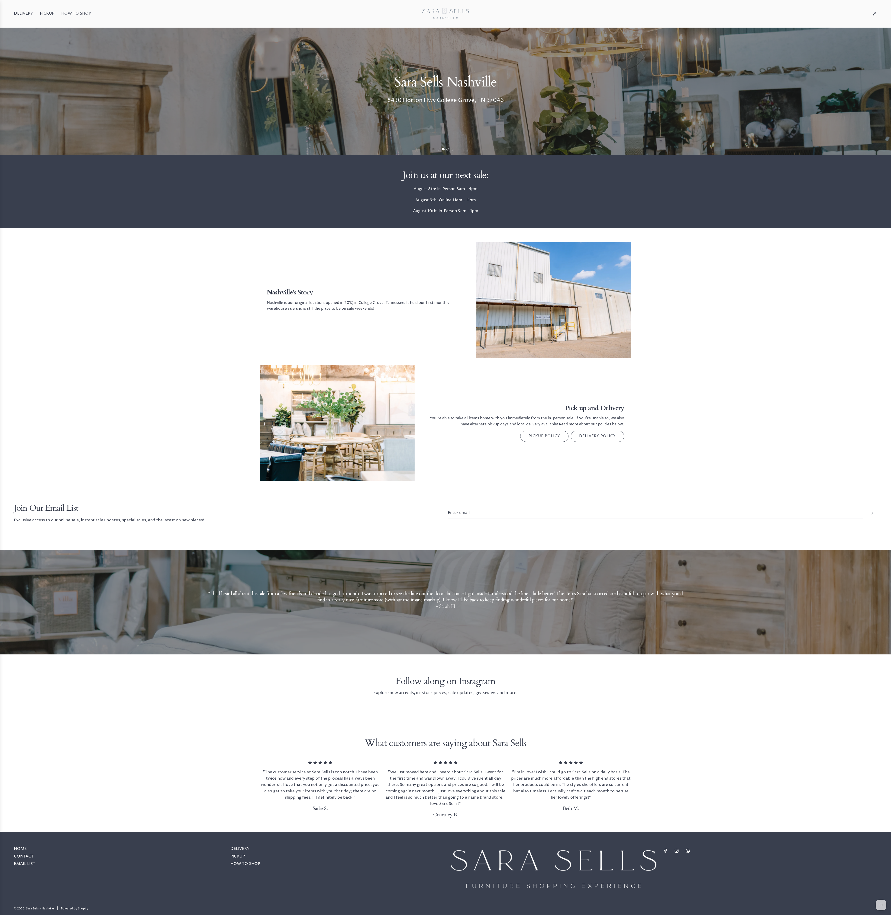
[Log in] (875, 14)
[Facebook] (665, 851)
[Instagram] (676, 851)
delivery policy (597, 436)
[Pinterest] (688, 851)
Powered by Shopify (74, 909)
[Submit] (872, 513)
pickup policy (544, 436)
